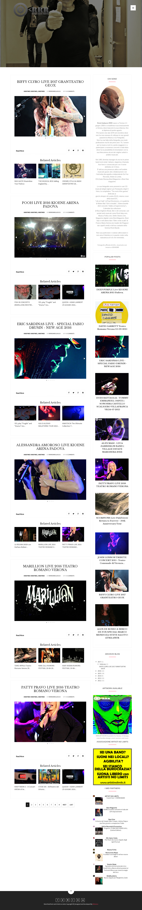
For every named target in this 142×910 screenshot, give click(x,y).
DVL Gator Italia (111, 838)
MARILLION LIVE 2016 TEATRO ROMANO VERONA (50, 568)
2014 (99, 676)
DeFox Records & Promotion (112, 826)
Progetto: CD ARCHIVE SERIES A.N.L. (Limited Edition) (116, 829)
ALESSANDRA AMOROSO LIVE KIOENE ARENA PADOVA (50, 447)
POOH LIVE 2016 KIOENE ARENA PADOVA (50, 204)
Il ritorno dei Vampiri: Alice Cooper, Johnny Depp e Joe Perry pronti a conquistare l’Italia (111, 822)
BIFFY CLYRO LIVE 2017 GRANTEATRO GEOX (50, 83)
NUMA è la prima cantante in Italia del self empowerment (116, 811)
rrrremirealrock (55, 91)
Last (71, 805)
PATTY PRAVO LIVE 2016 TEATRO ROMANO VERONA (50, 689)
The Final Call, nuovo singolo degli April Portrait (116, 841)
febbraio (103, 664)
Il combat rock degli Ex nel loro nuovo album (115, 855)
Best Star (111, 819)
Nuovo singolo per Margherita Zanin (116, 878)
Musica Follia (111, 850)
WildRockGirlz (112, 876)
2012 (99, 681)
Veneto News (111, 864)
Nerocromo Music (112, 853)
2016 (99, 671)
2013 (99, 678)
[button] (16, 116)
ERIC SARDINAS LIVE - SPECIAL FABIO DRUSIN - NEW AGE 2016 (50, 326)
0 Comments (70, 91)
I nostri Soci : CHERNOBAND (115, 798)
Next (64, 805)
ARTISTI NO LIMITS (112, 796)
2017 (99, 662)
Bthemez (95, 904)
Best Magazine (111, 808)
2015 (99, 673)
